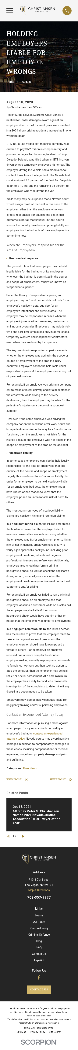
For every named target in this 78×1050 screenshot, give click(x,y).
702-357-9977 (39, 897)
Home (39, 915)
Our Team (39, 921)
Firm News (30, 768)
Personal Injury (39, 928)
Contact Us (39, 954)
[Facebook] (39, 977)
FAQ (39, 947)
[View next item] (23, 836)
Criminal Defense (39, 934)
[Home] (37, 10)
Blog (39, 941)
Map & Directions (39, 890)
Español (39, 960)
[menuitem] (21, 1032)
